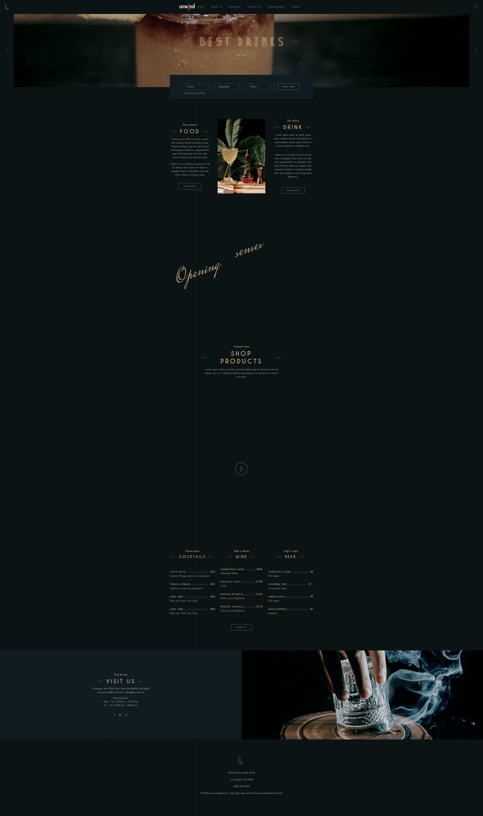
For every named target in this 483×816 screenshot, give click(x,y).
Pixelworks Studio (273, 793)
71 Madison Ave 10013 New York (108, 689)
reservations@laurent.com (110, 692)
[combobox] (197, 87)
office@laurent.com (134, 692)
